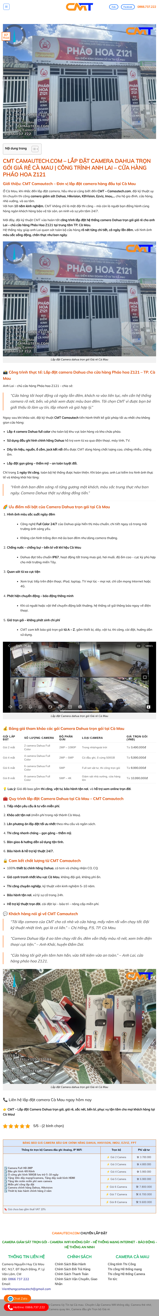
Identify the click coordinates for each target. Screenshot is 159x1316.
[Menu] (6, 7)
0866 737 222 (18, 1279)
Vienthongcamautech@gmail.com (26, 1289)
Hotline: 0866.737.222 (29, 1307)
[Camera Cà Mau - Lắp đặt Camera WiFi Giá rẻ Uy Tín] (79, 7)
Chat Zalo (20, 1298)
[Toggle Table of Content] (33, 149)
